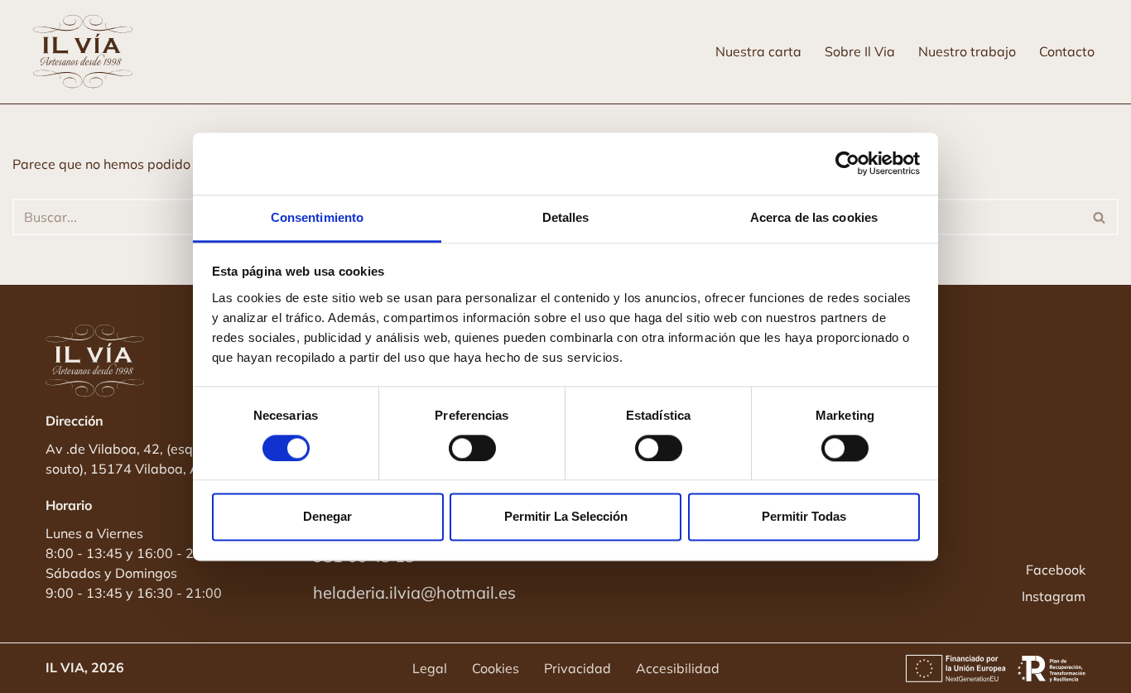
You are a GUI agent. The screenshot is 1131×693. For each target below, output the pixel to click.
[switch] (472, 448)
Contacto (1067, 51)
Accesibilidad (678, 668)
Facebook (1055, 569)
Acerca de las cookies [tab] (814, 217)
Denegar (327, 517)
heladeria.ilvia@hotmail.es (414, 592)
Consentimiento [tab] (317, 217)
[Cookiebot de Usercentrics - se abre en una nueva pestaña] (847, 163)
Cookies (495, 668)
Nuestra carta (758, 51)
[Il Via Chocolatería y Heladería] (87, 52)
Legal (429, 668)
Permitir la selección (566, 517)
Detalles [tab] (566, 217)
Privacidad (577, 668)
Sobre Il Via (860, 51)
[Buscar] (1100, 217)
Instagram (1053, 596)
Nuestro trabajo (967, 51)
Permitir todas (804, 517)
